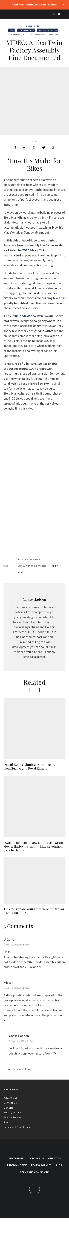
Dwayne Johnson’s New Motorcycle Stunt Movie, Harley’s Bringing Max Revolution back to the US (33, 846)
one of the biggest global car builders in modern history (33, 293)
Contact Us (10, 1102)
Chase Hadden (33, 25)
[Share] (15, 147)
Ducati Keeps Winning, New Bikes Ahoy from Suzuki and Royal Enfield (32, 766)
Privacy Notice (12, 1112)
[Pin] (34, 147)
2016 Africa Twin (34, 250)
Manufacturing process (32, 566)
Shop (7, 1122)
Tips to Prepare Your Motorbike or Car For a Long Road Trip (34, 911)
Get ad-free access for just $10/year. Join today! (34, 4)
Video (22, 573)
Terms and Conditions (17, 1127)
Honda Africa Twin (29, 559)
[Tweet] (24, 147)
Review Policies (13, 1117)
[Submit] (43, 147)
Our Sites (9, 1107)
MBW (56, 566)
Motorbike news (26, 30)
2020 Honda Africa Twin (26, 316)
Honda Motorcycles (47, 30)
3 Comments (38, 34)
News (12, 30)
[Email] (53, 147)
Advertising (10, 1097)
